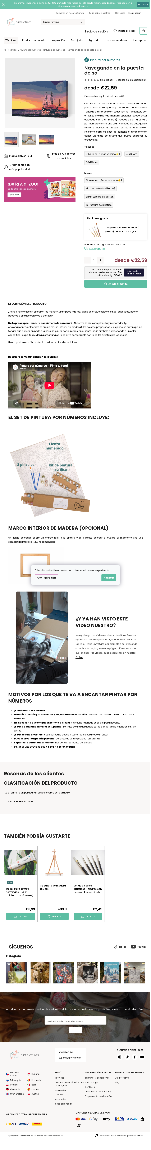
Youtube (140, 946)
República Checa (14, 1074)
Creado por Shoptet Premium (111, 1135)
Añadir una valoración (20, 801)
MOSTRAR (141, 4)
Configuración (45, 577)
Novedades (59, 1099)
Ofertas (57, 1094)
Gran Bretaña (16, 1093)
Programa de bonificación (97, 1096)
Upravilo (134, 1135)
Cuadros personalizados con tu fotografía (68, 1084)
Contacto (119, 13)
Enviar (74, 1030)
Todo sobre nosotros (98, 13)
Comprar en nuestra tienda (69, 13)
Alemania (14, 1089)
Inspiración (59, 1090)
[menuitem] (10, 40)
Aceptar (108, 577)
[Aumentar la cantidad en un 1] (99, 260)
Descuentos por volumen (97, 1091)
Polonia (13, 1084)
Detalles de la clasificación (130, 80)
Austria (34, 1093)
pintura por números (43, 323)
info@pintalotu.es (71, 1057)
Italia (33, 1084)
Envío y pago (96, 248)
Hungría (34, 1073)
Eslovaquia (14, 1080)
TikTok (78, 657)
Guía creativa (121, 1077)
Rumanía (35, 1080)
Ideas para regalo (62, 1103)
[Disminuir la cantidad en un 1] (86, 260)
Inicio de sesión (95, 31)
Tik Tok (121, 946)
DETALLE (21, 916)
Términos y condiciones (96, 1077)
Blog (116, 1082)
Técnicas (58, 1077)
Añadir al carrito (117, 284)
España (34, 1089)
